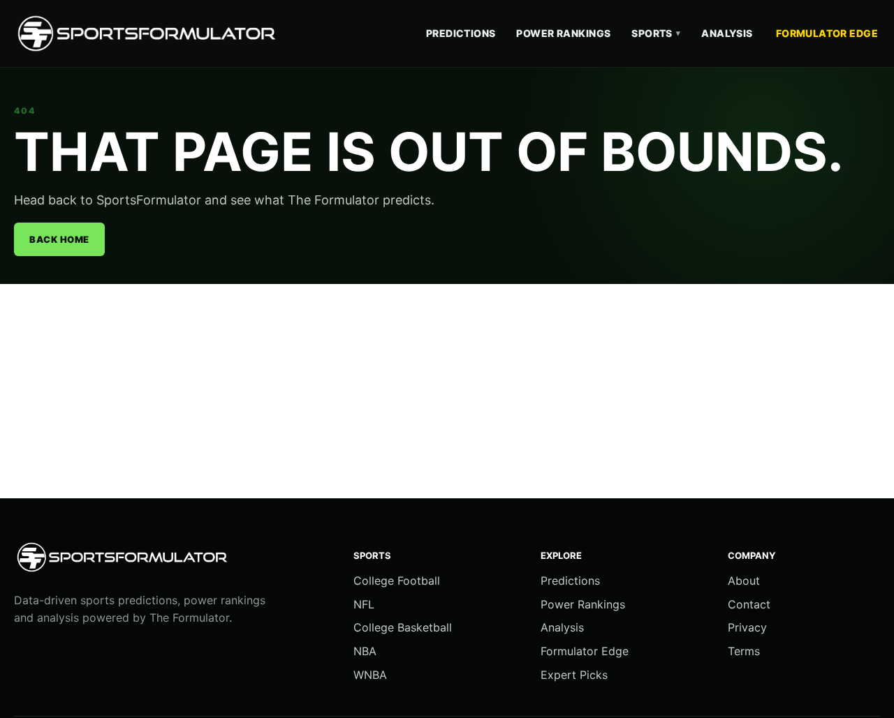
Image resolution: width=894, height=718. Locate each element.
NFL (363, 604)
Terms (744, 651)
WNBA (370, 675)
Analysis (726, 33)
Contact (749, 604)
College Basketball (402, 627)
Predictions (461, 33)
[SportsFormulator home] (150, 33)
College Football (396, 581)
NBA (364, 651)
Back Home (59, 239)
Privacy (747, 627)
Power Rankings (563, 33)
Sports (655, 33)
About (744, 581)
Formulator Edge (827, 33)
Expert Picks (574, 675)
